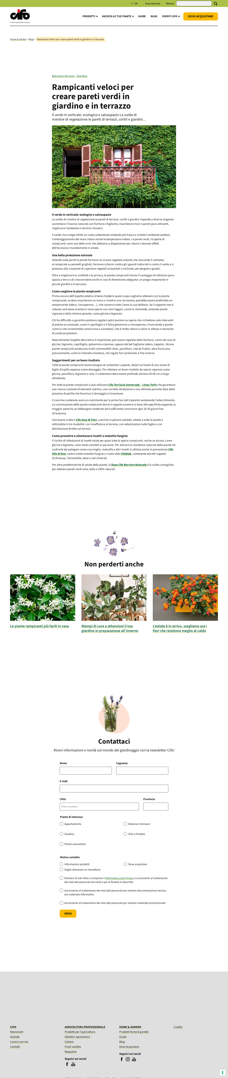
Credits (178, 1027)
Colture (69, 1042)
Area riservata (152, 3)
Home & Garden (18, 39)
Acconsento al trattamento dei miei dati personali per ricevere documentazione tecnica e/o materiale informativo (115, 892)
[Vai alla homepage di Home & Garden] (20, 22)
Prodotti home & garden (134, 1032)
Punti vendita (73, 1047)
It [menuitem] (132, 3)
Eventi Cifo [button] (169, 16)
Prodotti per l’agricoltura (80, 1032)
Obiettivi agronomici (77, 1037)
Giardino (82, 76)
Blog (154, 16)
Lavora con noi (19, 1042)
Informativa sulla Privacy (119, 878)
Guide (142, 16)
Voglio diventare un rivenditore (82, 870)
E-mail (63, 781)
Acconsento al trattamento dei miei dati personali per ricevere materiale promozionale (114, 903)
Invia (68, 913)
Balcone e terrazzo (63, 76)
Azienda (15, 1037)
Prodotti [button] (89, 16)
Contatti (15, 1047)
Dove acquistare (137, 864)
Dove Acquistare (200, 16)
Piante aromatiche (75, 844)
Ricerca (170, 3)
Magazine (70, 1052)
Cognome (122, 763)
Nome (63, 763)
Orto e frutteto (136, 834)
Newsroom (16, 1032)
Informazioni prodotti (76, 864)
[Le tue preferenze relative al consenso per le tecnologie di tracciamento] (223, 1073)
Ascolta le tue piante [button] (116, 16)
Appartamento (72, 824)
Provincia (149, 799)
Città (63, 799)
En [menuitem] (136, 3)
